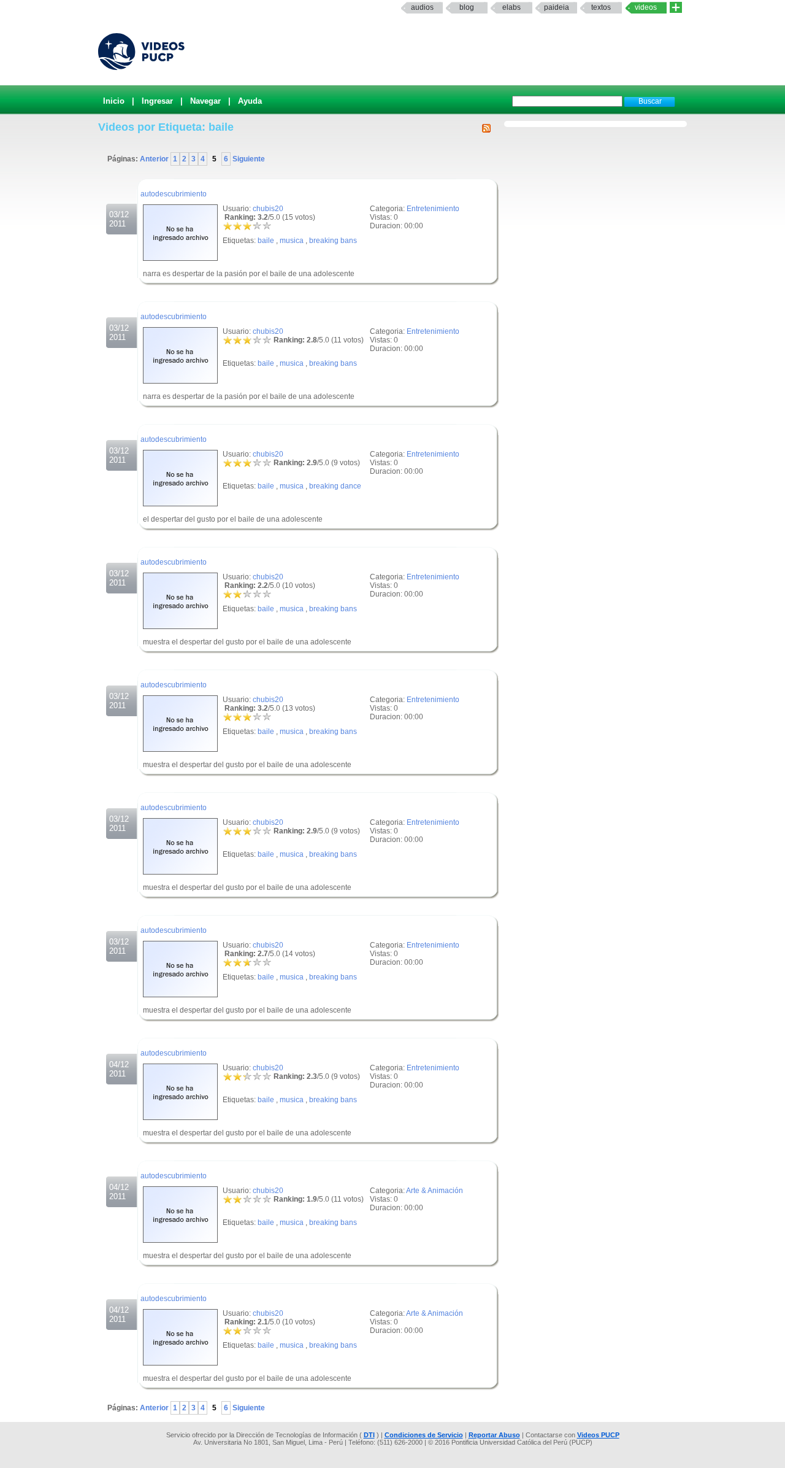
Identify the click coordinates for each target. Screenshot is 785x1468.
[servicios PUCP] (676, 8)
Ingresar (157, 101)
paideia (556, 7)
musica (292, 240)
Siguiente (248, 159)
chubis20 (268, 208)
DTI (369, 1435)
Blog (466, 7)
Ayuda (250, 101)
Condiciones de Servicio (424, 1435)
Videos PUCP (598, 1435)
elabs (511, 7)
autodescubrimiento (173, 194)
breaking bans (333, 240)
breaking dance (335, 486)
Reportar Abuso (494, 1435)
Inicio (113, 101)
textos (601, 7)
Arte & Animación (434, 1190)
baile (266, 240)
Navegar (205, 101)
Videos (646, 7)
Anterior (155, 159)
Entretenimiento (433, 208)
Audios (422, 7)
